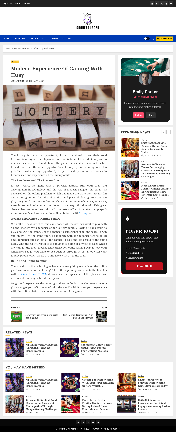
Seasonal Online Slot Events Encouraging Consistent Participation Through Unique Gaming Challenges (155, 170)
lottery (67, 38)
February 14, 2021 (36, 81)
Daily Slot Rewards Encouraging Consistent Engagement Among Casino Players (154, 405)
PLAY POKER (144, 265)
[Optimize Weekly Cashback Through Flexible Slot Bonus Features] (15, 347)
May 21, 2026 (34, 413)
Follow (138, 115)
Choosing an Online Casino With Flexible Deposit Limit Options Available (96, 347)
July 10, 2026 (88, 355)
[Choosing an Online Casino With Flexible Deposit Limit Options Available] (69, 347)
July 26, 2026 (34, 355)
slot (45, 38)
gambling (20, 38)
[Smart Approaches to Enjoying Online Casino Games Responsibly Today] (130, 147)
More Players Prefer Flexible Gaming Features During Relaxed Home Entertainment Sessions (156, 190)
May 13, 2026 (149, 198)
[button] (152, 38)
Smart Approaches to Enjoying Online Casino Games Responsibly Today (154, 147)
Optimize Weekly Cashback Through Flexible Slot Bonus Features (41, 347)
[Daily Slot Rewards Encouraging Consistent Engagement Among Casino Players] (126, 404)
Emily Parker (18, 81)
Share (151, 115)
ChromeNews (99, 428)
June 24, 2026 (149, 156)
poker (55, 38)
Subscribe (166, 38)
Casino (6, 38)
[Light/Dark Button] (147, 38)
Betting (33, 38)
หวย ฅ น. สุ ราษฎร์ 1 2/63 (31, 274)
